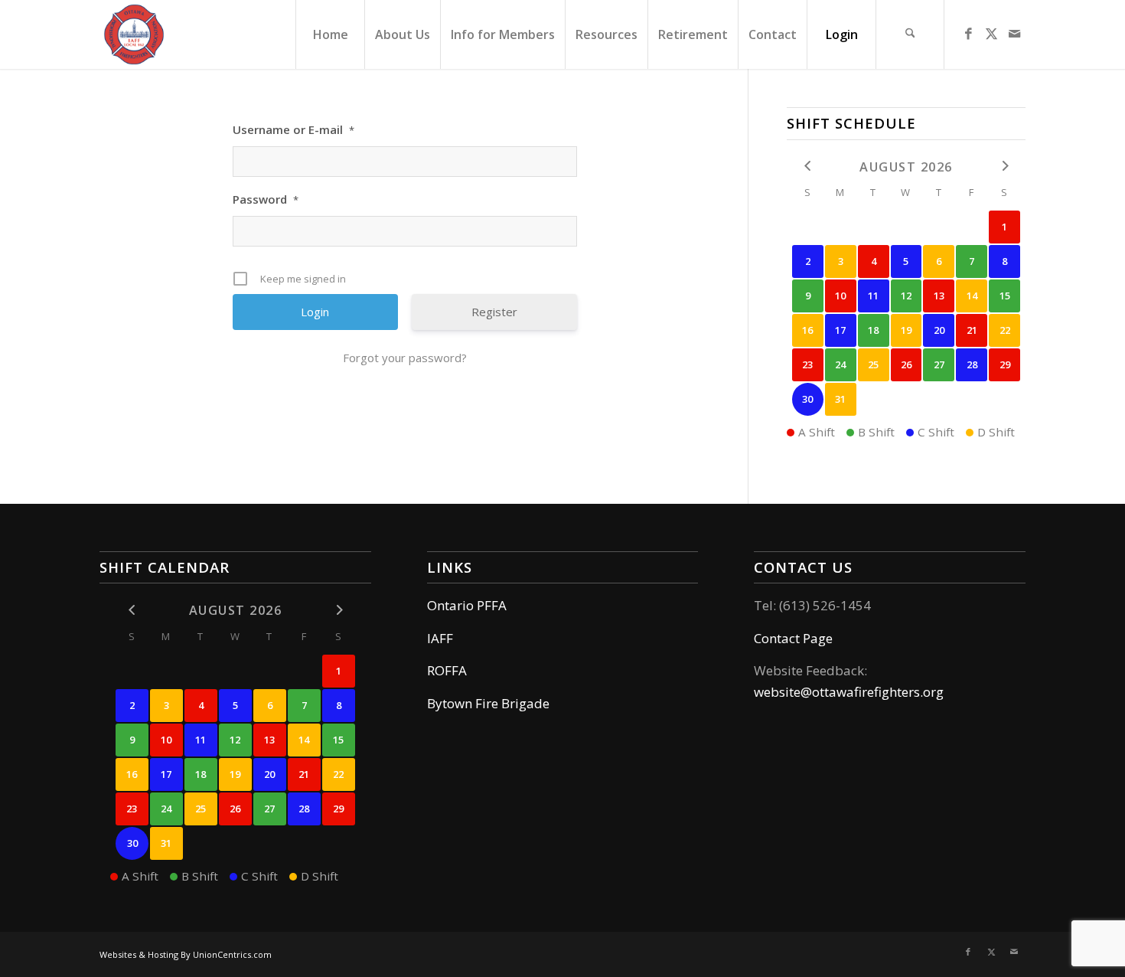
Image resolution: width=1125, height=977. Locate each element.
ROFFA (447, 670)
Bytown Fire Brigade (488, 703)
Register (494, 311)
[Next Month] (1004, 165)
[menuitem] (329, 34)
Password (265, 199)
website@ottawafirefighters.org (849, 692)
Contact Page (793, 638)
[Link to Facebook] (968, 33)
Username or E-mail (293, 129)
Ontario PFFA (467, 605)
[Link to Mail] (1014, 33)
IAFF (440, 638)
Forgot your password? (405, 357)
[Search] (910, 34)
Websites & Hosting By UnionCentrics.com (185, 954)
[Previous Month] (807, 165)
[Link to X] (991, 33)
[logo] (133, 34)
